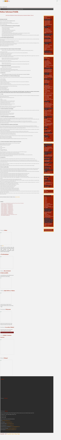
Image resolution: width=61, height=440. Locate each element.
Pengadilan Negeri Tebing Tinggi (13, 433)
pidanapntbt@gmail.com (10, 423)
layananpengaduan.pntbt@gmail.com (11, 429)
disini (3, 245)
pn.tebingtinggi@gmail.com (6, 420)
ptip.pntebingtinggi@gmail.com (15, 426)
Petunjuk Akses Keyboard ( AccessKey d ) (7, 332)
